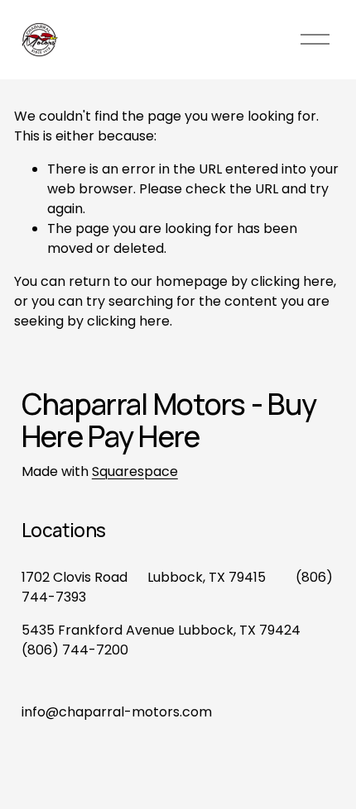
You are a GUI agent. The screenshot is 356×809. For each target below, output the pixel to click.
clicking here (292, 281)
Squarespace (135, 471)
